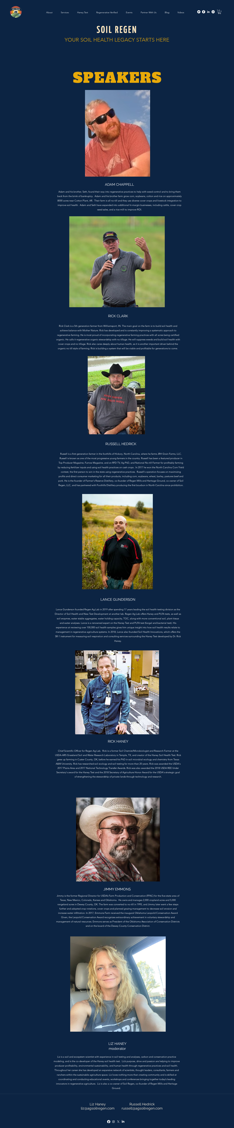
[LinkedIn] (208, 11)
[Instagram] (213, 11)
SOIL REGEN (117, 30)
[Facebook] (203, 11)
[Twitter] (198, 11)
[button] (219, 12)
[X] (118, 1121)
